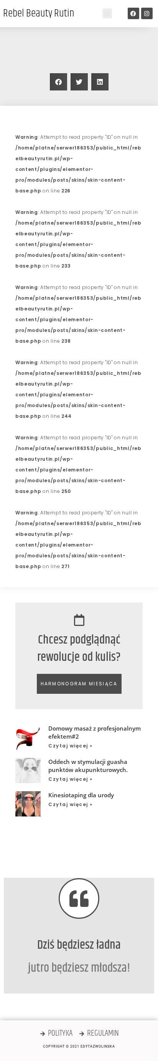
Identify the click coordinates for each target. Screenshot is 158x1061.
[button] (107, 13)
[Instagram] (147, 13)
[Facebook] (133, 13)
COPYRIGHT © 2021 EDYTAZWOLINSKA (79, 1046)
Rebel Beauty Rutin (38, 13)
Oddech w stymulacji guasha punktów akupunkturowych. (88, 766)
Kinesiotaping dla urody (81, 795)
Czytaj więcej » (70, 745)
